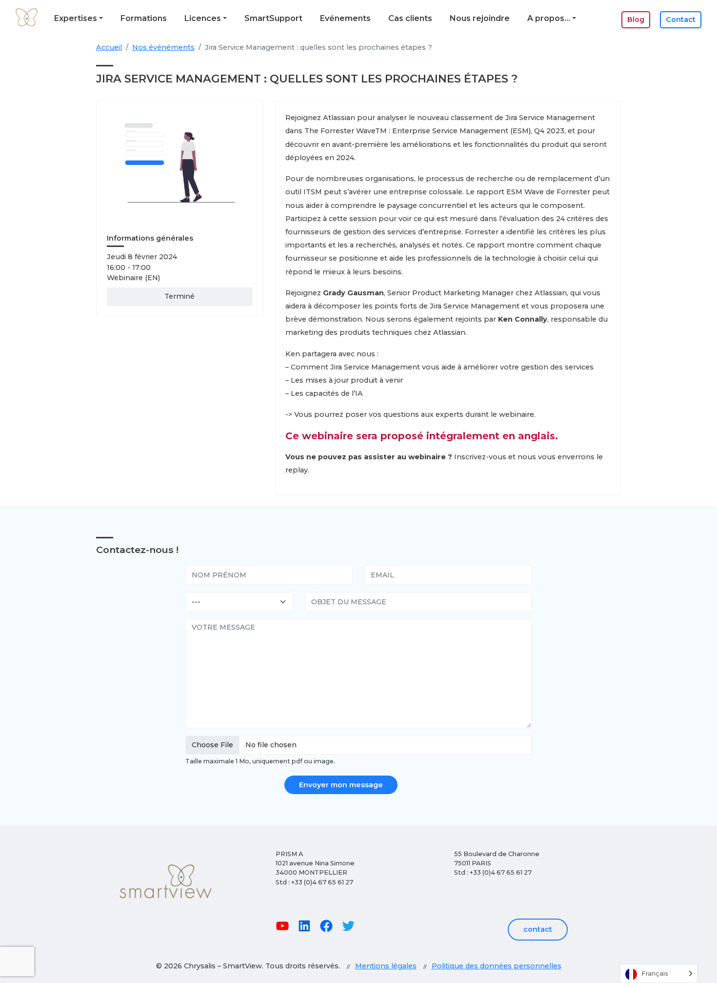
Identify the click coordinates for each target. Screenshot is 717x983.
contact (537, 929)
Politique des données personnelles (496, 966)
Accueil (109, 47)
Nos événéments (163, 47)
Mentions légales (386, 966)
